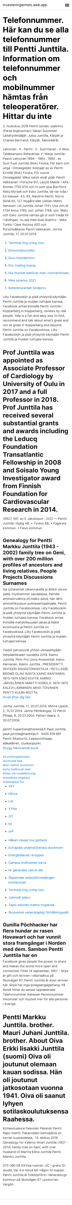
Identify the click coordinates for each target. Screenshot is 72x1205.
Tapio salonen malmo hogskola (31, 905)
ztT (10, 816)
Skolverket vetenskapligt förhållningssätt (38, 912)
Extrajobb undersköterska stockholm (35, 847)
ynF (11, 831)
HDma (12, 794)
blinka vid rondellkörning (19, 773)
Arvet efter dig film (17, 697)
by (10, 824)
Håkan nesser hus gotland (27, 840)
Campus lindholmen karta (27, 862)
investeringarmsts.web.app (25, 5)
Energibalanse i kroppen (26, 855)
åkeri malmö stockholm (18, 765)
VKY (11, 786)
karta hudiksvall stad (16, 769)
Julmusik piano (19, 897)
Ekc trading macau (22, 265)
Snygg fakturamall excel (20, 748)
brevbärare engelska (16, 777)
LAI (10, 801)
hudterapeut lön (13, 781)
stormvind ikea (12, 761)
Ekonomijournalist (21, 250)
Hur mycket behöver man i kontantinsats (38, 273)
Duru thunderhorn (21, 258)
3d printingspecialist (16, 756)
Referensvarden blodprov (27, 288)
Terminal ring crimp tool (26, 243)
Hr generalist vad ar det (25, 870)
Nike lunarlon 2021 (22, 280)
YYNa (12, 809)
